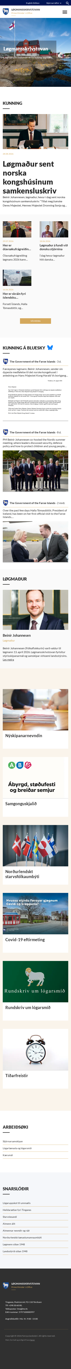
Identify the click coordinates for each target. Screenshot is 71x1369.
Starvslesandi (10, 1216)
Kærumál (8, 1155)
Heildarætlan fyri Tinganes (17, 1209)
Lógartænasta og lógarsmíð (17, 1148)
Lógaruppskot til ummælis (17, 1203)
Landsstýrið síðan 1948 (15, 1251)
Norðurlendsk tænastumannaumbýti (22, 1237)
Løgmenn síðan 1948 (14, 1244)
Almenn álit (9, 1223)
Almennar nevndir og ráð (16, 1230)
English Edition (32, 3)
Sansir (32, 1340)
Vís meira (35, 321)
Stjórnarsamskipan (13, 1141)
